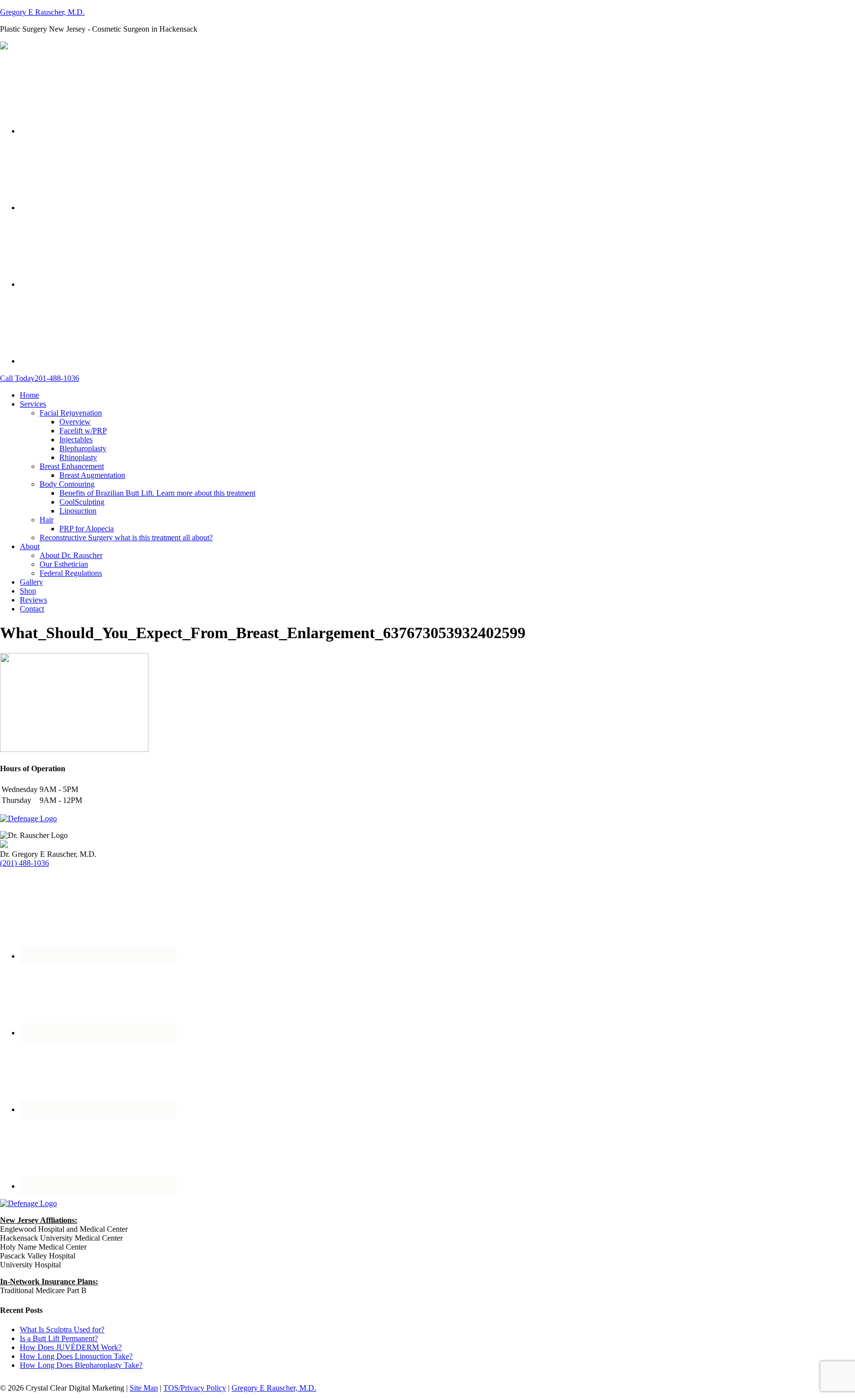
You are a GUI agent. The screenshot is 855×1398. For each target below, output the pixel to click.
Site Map (144, 1388)
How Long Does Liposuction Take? (76, 1356)
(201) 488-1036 (24, 863)
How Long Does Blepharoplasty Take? (81, 1365)
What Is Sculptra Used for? (62, 1329)
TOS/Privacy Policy (194, 1388)
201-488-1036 (39, 378)
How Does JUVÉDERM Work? (71, 1347)
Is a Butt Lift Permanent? (59, 1338)
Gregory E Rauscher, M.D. (42, 12)
